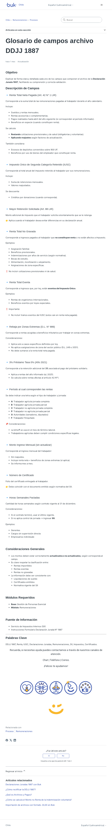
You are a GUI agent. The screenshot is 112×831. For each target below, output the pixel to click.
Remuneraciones (20, 20)
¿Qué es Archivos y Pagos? (19, 794)
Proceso (10, 731)
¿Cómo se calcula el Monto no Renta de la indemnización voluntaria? (39, 799)
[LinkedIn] (15, 740)
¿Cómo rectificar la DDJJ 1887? (21, 789)
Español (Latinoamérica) (60, 5)
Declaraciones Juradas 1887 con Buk (23, 784)
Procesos (34, 20)
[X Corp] (11, 740)
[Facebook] (7, 740)
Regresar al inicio (14, 771)
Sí (49, 756)
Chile (8, 20)
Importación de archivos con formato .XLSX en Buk (30, 805)
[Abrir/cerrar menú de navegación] (101, 5)
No (63, 756)
